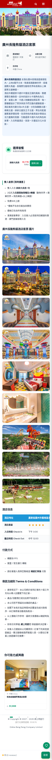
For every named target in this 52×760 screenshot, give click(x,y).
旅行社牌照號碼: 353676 (26, 722)
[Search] (36, 4)
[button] (43, 663)
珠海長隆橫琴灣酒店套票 (17, 697)
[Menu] (43, 4)
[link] (26, 684)
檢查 (45, 755)
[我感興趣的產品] (46, 745)
